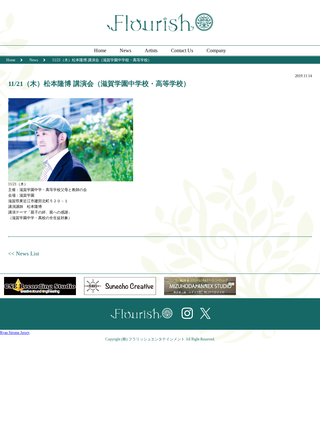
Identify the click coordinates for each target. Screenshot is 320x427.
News (125, 50)
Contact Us (182, 50)
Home (100, 50)
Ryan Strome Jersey (15, 332)
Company (216, 50)
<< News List (23, 253)
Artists (151, 50)
